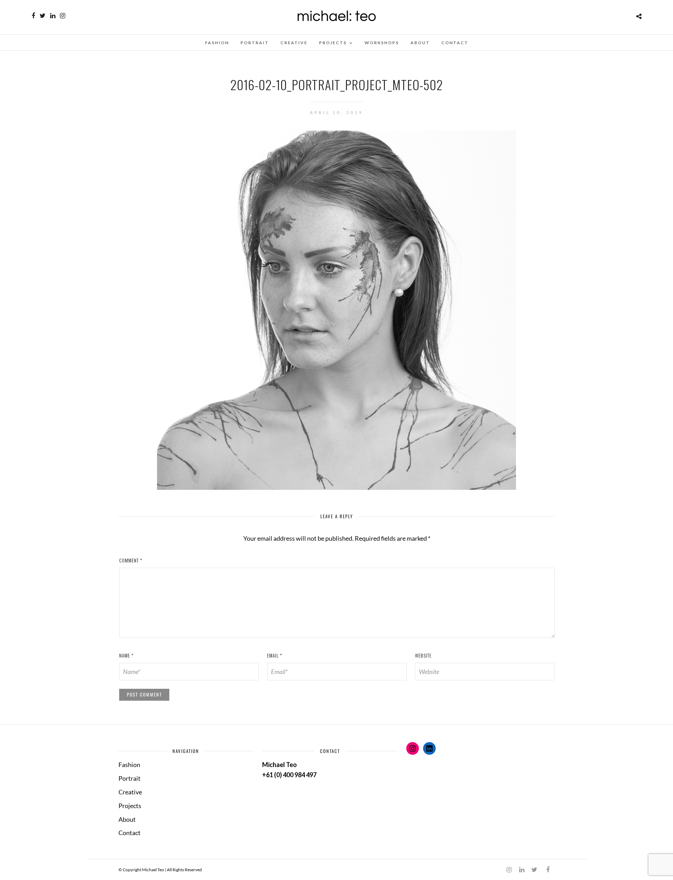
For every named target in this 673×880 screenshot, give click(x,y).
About (420, 42)
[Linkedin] (52, 16)
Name (126, 655)
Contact (454, 42)
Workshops (382, 42)
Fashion (217, 42)
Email (274, 655)
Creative (293, 42)
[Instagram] (62, 16)
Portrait (254, 42)
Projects (333, 42)
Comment (130, 560)
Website (423, 655)
